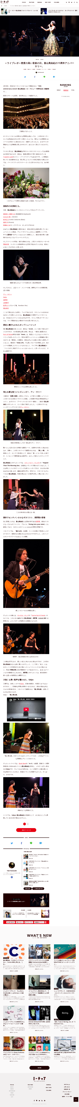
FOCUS (24, 2)
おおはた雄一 (7, 217)
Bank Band (22, 763)
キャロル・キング (23, 615)
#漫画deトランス (39, 922)
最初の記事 (27, 888)
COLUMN (56, 2)
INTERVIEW (30, 1087)
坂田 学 (5, 222)
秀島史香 (6, 244)
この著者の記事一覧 (38, 888)
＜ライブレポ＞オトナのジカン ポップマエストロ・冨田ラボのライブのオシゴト (62, 11)
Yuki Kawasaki (41, 72)
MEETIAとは (67, 1084)
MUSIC (5, 5)
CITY (12, 1096)
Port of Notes (8, 334)
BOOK (12, 1092)
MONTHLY (65, 90)
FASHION (12, 1094)
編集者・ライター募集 (67, 1096)
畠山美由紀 (39, 69)
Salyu (5, 297)
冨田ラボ (29, 69)
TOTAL (72, 90)
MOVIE (12, 1088)
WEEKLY (59, 90)
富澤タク (49, 69)
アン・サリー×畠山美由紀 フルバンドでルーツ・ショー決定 (23, 11)
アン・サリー (44, 69)
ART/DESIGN (12, 1090)
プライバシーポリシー (67, 1091)
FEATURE (31, 2)
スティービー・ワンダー (32, 463)
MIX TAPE (48, 2)
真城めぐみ (6, 225)
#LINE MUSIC (10, 922)
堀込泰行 (54, 69)
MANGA (39, 2)
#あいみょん (19, 922)
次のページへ (26, 830)
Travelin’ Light (8, 157)
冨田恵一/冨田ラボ (9, 214)
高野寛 (25, 69)
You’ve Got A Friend (38, 615)
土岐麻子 (34, 69)
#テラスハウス (29, 922)
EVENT (30, 1088)
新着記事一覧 (67, 1089)
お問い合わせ (67, 1087)
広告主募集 (67, 1094)
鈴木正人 (6, 219)
